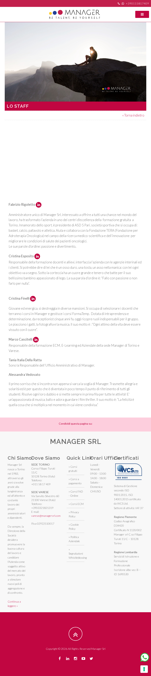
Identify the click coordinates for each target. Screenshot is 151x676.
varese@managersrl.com (46, 515)
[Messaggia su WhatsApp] (145, 657)
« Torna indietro (133, 115)
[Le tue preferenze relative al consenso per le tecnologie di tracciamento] (144, 669)
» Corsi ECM (76, 504)
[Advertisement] (78, 147)
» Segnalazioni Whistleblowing (78, 553)
